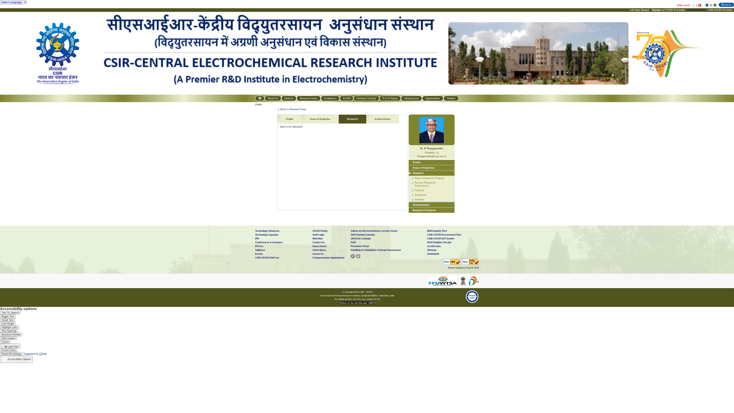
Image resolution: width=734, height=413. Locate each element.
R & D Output (390, 98)
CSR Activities (696, 9)
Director (289, 98)
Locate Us (318, 254)
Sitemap (431, 250)
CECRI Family (320, 231)
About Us (273, 98)
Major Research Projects (429, 178)
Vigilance (260, 250)
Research (352, 119)
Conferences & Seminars (269, 242)
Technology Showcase (267, 231)
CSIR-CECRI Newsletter (720, 10)
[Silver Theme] (711, 5)
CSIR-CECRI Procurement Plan (444, 234)
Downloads (433, 254)
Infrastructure (411, 98)
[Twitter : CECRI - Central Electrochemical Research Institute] (358, 256)
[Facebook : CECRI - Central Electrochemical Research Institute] (353, 256)
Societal (419, 199)
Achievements (383, 119)
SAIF (353, 242)
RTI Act (259, 246)
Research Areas (308, 98)
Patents (419, 190)
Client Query (319, 250)
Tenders (451, 98)
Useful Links (434, 246)
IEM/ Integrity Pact (437, 231)
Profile (258, 104)
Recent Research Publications (425, 184)
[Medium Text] (696, 5)
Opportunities (432, 98)
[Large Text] (699, 5)
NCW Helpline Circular (439, 242)
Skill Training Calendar (363, 234)
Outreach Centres (366, 98)
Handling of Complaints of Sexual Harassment (376, 250)
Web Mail (317, 238)
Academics (330, 98)
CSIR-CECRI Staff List (267, 257)
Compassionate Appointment (328, 257)
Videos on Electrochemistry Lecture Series (374, 231)
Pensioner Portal (360, 246)
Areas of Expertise (320, 119)
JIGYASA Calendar (361, 238)
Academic (420, 194)
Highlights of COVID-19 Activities (668, 10)
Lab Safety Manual (639, 10)
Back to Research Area (293, 109)
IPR (257, 238)
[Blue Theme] (707, 5)
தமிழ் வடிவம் (683, 5)
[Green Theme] (714, 5)
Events (259, 254)
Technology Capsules (266, 234)
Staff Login (318, 234)
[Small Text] (693, 5)
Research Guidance (424, 210)
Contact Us (319, 242)
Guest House (320, 246)
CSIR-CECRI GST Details (440, 238)
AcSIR (346, 98)
